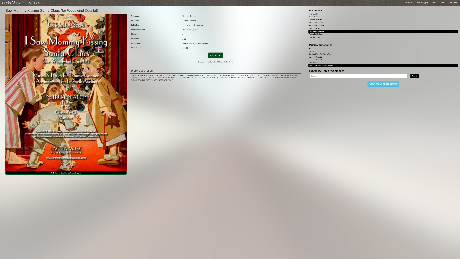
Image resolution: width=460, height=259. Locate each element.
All (309, 48)
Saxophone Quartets (316, 23)
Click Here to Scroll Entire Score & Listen (66, 173)
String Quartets (314, 28)
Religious (312, 63)
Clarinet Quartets (315, 20)
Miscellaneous (314, 40)
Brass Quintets (314, 17)
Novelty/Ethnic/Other (316, 60)
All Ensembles (314, 14)
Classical (312, 51)
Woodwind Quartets (316, 31)
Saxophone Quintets (316, 25)
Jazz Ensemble (314, 37)
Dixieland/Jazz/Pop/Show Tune (320, 54)
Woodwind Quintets (316, 34)
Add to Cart (215, 55)
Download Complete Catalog (383, 84)
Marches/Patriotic (315, 57)
